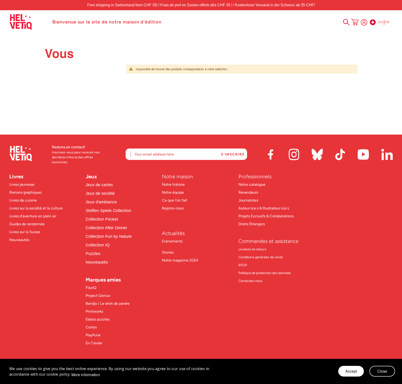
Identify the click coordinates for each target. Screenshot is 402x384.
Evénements (172, 241)
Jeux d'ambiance (101, 202)
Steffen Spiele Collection (108, 210)
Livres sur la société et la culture (36, 208)
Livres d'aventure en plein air (32, 216)
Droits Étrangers (251, 224)
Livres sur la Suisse (24, 232)
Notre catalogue (251, 184)
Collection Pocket (102, 219)
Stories (168, 252)
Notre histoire (174, 184)
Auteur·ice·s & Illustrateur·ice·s (263, 208)
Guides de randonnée (27, 224)
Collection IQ (98, 245)
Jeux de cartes (99, 184)
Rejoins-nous (173, 208)
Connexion (364, 22)
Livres (16, 176)
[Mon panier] (354, 22)
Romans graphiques (25, 192)
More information (85, 375)
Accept (351, 371)
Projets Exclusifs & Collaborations (266, 216)
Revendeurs (248, 192)
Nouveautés (19, 240)
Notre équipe (173, 192)
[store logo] (28, 22)
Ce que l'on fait (175, 200)
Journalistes (248, 200)
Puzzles (93, 253)
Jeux (91, 176)
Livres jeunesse (21, 184)
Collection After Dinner (106, 227)
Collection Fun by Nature (109, 236)
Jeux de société (100, 193)
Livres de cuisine (23, 200)
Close (382, 371)
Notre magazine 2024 (180, 260)
